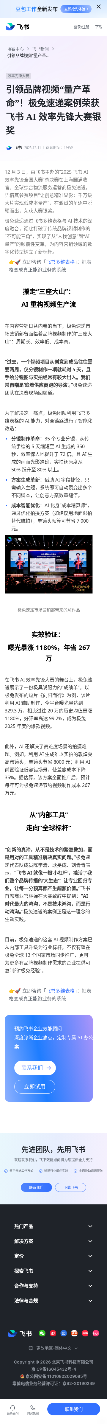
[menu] (53, 1263)
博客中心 (15, 48)
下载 (98, 27)
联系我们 (74, 1409)
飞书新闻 (40, 48)
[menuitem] (53, 1226)
